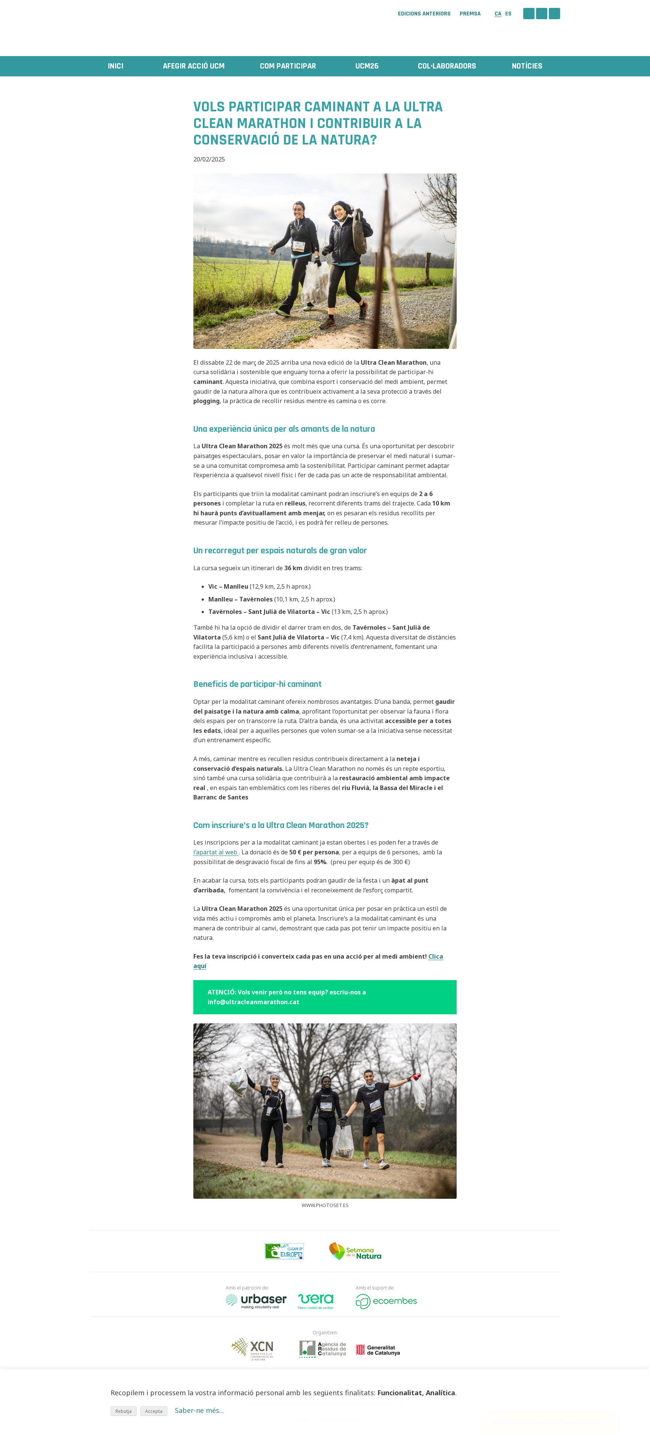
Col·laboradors (447, 66)
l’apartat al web (216, 852)
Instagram (541, 13)
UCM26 (367, 66)
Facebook (529, 13)
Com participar (288, 66)
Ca (498, 14)
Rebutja (123, 1411)
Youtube (554, 13)
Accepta (153, 1411)
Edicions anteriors (424, 14)
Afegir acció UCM (194, 66)
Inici (115, 66)
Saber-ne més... (199, 1410)
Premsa (470, 14)
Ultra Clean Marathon (127, 24)
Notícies (527, 66)
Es (508, 14)
